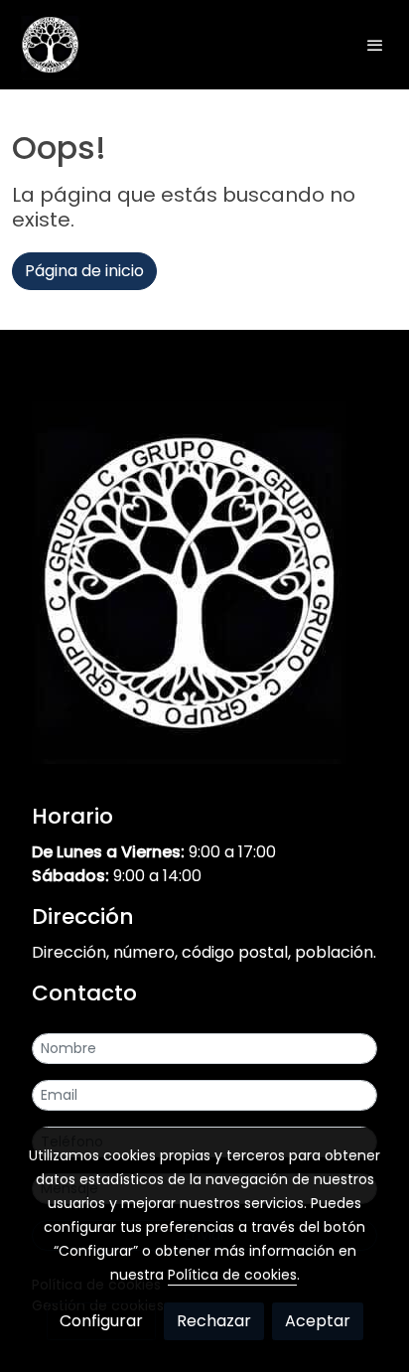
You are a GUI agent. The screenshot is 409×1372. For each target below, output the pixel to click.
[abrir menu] (375, 45)
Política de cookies (232, 1275)
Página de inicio (84, 270)
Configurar (101, 1320)
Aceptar (317, 1320)
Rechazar (214, 1320)
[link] (50, 44)
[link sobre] (204, 586)
